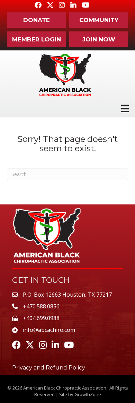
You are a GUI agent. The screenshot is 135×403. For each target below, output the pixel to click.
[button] (36, 20)
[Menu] (125, 108)
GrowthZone (87, 394)
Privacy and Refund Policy (48, 367)
